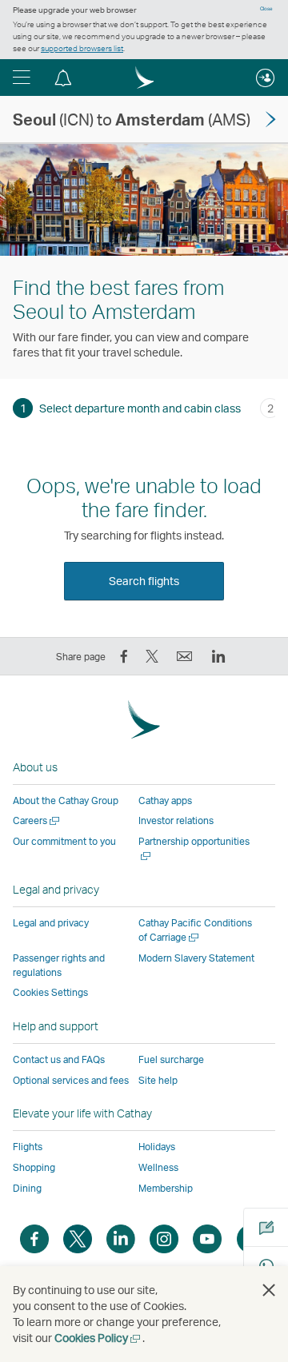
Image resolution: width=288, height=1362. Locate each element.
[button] (21, 77)
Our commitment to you (64, 841)
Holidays (156, 1147)
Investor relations (176, 820)
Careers (37, 820)
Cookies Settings (50, 992)
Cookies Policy (98, 1337)
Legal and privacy (51, 923)
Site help (158, 1080)
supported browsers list (82, 48)
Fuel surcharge (171, 1059)
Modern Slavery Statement (196, 958)
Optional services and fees (71, 1080)
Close (266, 9)
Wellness (158, 1167)
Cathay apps (165, 800)
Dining (27, 1188)
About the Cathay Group (65, 800)
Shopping (34, 1167)
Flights (27, 1147)
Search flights (144, 580)
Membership (165, 1188)
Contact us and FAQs (59, 1059)
